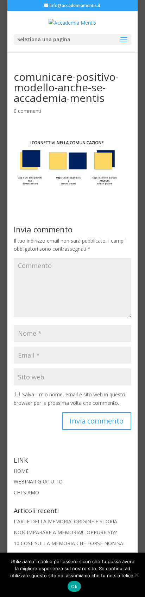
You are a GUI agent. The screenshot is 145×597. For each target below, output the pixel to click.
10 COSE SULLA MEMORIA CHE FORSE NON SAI (69, 543)
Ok (74, 586)
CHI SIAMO (26, 492)
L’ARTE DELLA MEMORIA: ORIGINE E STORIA (65, 521)
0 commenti (27, 111)
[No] (136, 574)
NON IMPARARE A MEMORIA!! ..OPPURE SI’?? (65, 532)
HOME (21, 471)
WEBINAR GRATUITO (38, 481)
